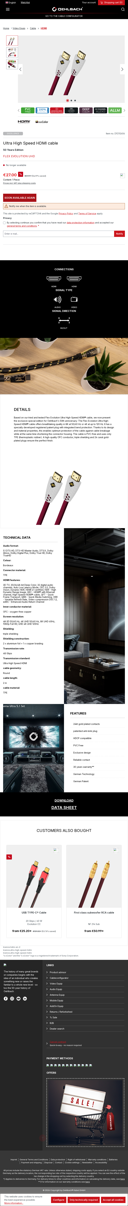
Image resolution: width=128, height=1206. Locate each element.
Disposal (48, 1162)
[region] (64, 883)
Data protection (58, 1159)
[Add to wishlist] (122, 175)
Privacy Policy (66, 213)
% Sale (53, 1017)
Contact (58, 1162)
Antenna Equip (57, 995)
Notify (119, 233)
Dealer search (57, 1028)
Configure (58, 1199)
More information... (13, 1203)
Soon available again (20, 197)
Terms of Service (87, 213)
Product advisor (58, 972)
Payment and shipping (31, 1162)
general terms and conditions (22, 226)
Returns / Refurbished (61, 1011)
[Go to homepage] (67, 9)
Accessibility (101, 1162)
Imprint (14, 1159)
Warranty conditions (97, 1159)
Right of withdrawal (76, 1159)
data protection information (80, 222)
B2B (52, 1023)
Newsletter (87, 1162)
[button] (64, 804)
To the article (34, 934)
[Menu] (9, 9)
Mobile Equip (56, 1000)
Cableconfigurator (59, 978)
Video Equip (56, 983)
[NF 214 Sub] (93, 886)
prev (18, 110)
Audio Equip (56, 989)
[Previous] (20, 69)
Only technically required (84, 1199)
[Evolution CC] (34, 886)
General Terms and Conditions (34, 1159)
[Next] (122, 69)
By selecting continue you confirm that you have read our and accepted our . (60, 224)
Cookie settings (72, 1162)
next (124, 110)
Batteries (113, 1159)
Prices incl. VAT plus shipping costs (19, 183)
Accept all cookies (113, 1199)
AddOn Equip (56, 1006)
